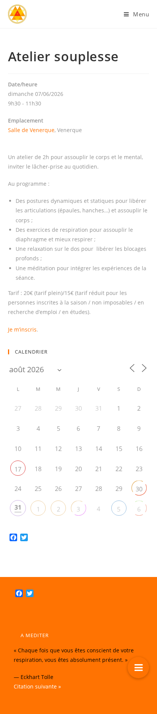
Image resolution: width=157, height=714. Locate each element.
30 (139, 489)
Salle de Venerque (31, 130)
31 (17, 507)
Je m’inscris (22, 329)
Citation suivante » (37, 686)
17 (17, 469)
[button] (138, 667)
